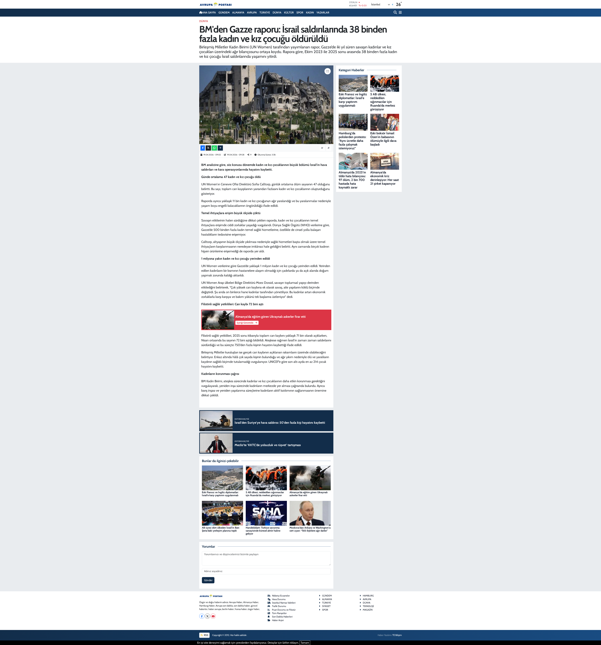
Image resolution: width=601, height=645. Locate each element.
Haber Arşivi (278, 620)
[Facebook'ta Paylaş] (202, 148)
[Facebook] (201, 616)
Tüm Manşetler (279, 613)
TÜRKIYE (326, 602)
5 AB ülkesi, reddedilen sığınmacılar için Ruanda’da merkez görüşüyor (265, 494)
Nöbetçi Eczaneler (281, 595)
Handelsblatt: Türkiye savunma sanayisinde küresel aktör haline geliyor (263, 530)
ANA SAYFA (209, 12)
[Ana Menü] (400, 12)
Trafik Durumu (279, 606)
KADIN (310, 12)
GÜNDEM (224, 12)
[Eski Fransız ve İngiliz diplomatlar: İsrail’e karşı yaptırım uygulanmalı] (222, 477)
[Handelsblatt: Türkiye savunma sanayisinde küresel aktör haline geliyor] (266, 512)
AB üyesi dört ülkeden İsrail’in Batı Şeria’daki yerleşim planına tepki (220, 529)
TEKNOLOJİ (368, 606)
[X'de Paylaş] (208, 148)
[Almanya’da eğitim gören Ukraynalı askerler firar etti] (310, 477)
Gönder (208, 580)
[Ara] (396, 12)
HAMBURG (368, 595)
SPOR (299, 12)
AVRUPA (252, 12)
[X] (207, 616)
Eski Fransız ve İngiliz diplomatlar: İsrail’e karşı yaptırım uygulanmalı (220, 494)
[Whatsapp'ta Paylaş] (214, 148)
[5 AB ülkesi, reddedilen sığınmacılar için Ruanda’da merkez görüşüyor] (266, 477)
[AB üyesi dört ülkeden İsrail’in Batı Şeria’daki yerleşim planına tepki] (222, 512)
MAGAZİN (367, 609)
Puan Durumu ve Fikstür (284, 609)
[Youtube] (213, 616)
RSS (205, 635)
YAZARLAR (322, 12)
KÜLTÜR (289, 12)
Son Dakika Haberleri (282, 616)
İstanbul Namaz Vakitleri (283, 602)
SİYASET (326, 606)
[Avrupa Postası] (215, 4)
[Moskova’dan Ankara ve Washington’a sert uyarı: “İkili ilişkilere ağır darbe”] (310, 512)
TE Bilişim (397, 635)
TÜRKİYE (264, 12)
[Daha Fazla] (220, 148)
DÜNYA (277, 12)
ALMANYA (238, 12)
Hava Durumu (279, 599)
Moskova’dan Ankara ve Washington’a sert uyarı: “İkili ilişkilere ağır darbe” (310, 529)
